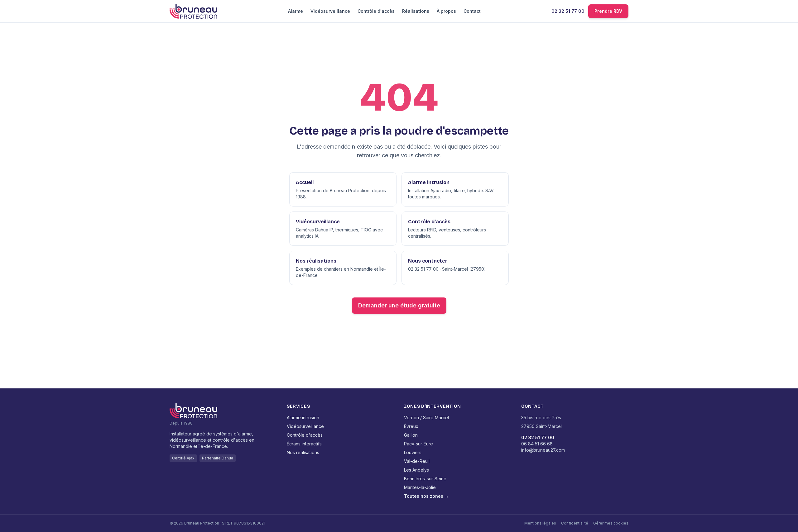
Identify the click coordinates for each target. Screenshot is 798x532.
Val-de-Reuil (417, 461)
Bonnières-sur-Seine (425, 478)
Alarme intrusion (303, 417)
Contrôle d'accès (376, 11)
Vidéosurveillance (330, 11)
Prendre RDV (608, 11)
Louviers (412, 452)
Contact (472, 11)
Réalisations (415, 11)
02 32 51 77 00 (567, 11)
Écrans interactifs (304, 443)
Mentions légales (540, 523)
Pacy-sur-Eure (418, 443)
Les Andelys (416, 470)
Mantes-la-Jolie (420, 487)
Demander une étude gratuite (399, 305)
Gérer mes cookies (610, 523)
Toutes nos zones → (426, 496)
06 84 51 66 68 (537, 443)
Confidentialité (574, 523)
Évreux (411, 426)
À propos (446, 11)
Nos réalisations (303, 452)
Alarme (295, 11)
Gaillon (411, 435)
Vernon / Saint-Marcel (426, 417)
